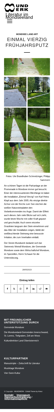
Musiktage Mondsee (14, 368)
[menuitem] (8, 21)
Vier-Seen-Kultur (12, 373)
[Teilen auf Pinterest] (27, 289)
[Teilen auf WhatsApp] (20, 289)
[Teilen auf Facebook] (7, 289)
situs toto (20, 407)
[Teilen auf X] (14, 289)
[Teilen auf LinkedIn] (33, 289)
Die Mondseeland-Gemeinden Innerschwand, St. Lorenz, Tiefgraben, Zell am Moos (26, 334)
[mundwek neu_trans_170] (17, 7)
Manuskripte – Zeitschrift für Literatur (22, 363)
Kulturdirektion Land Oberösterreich (21, 340)
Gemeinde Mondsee (14, 327)
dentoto (27, 407)
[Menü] (8, 21)
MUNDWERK (19, 391)
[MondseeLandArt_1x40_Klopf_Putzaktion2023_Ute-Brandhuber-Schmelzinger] (27, 66)
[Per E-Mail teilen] (47, 289)
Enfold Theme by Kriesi (34, 391)
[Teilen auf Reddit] (40, 289)
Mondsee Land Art (27, 34)
